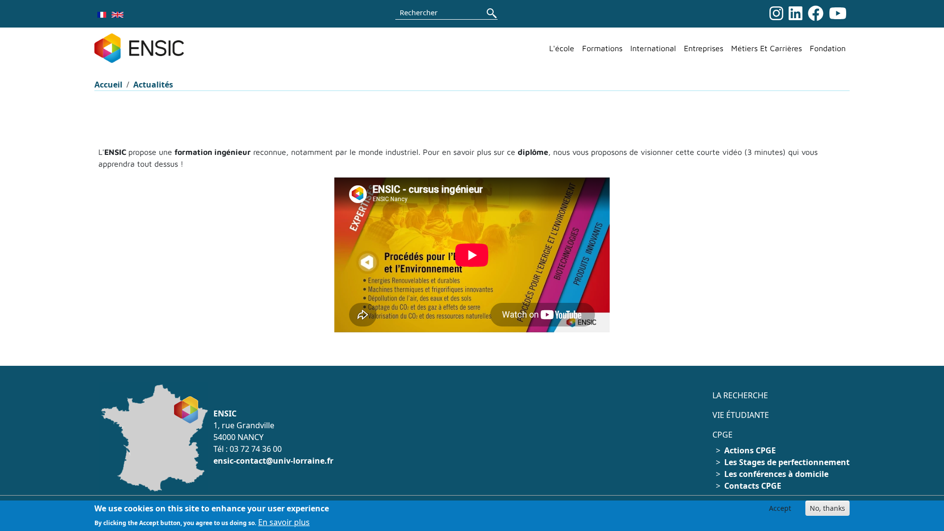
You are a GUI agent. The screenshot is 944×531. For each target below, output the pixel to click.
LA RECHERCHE (740, 395)
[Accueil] (143, 48)
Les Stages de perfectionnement (787, 462)
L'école (561, 48)
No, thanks (827, 508)
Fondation (828, 48)
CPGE (722, 434)
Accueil (108, 84)
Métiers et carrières (766, 48)
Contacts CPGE (752, 485)
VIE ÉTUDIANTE (740, 415)
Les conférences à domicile (776, 474)
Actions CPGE (750, 450)
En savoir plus (284, 522)
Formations (602, 48)
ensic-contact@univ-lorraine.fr (273, 460)
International (653, 48)
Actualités (153, 84)
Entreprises (703, 48)
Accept (780, 508)
